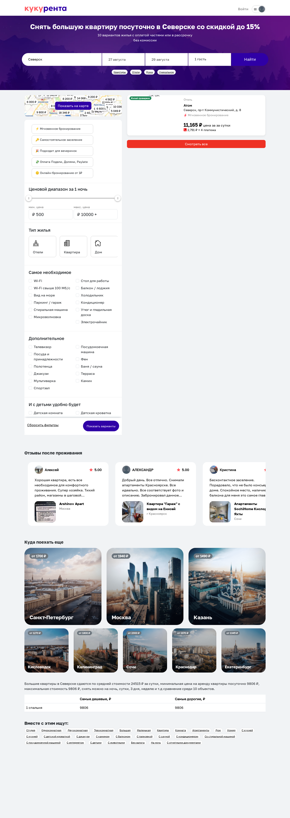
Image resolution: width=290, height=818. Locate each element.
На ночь (156, 742)
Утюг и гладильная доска (96, 312)
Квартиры (120, 72)
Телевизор (42, 347)
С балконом (123, 736)
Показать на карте (73, 106)
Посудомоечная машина (94, 349)
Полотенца (43, 366)
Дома (149, 72)
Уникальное (166, 72)
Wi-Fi (38, 281)
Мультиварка (45, 381)
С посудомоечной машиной (43, 742)
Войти (243, 9)
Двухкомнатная (78, 730)
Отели (136, 72)
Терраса (88, 373)
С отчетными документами (184, 742)
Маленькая (144, 730)
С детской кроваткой (57, 736)
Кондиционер (92, 302)
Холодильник (92, 295)
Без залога (138, 742)
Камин (86, 381)
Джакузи (41, 373)
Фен (84, 359)
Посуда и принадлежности (48, 356)
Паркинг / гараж (48, 302)
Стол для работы (95, 281)
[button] (153, 97)
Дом (218, 730)
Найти (250, 59)
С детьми (95, 742)
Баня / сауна (91, 366)
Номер (231, 730)
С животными (116, 742)
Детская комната (48, 413)
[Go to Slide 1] (153, 95)
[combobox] (62, 59)
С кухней (247, 730)
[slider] (29, 198)
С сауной (164, 736)
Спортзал (42, 388)
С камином (103, 736)
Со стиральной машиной (220, 736)
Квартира (163, 730)
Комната (180, 730)
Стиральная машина (51, 309)
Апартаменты (200, 730)
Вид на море (44, 295)
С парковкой (144, 736)
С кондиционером (187, 736)
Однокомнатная (51, 730)
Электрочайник (94, 322)
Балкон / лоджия (95, 288)
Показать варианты (101, 426)
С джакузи (83, 736)
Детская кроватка (96, 413)
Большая (125, 730)
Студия (30, 730)
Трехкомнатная (103, 730)
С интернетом (75, 742)
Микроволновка (47, 317)
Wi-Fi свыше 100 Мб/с (52, 288)
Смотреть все (196, 144)
